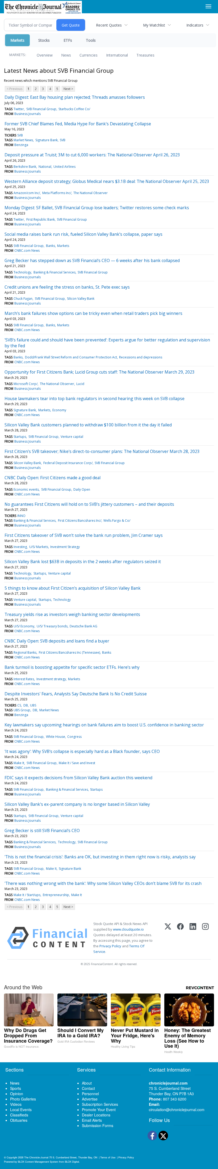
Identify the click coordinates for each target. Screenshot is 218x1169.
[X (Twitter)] (167, 938)
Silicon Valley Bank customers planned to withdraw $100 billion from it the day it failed (88, 425)
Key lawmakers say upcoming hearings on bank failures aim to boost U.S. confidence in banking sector (104, 725)
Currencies (88, 55)
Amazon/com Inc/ (27, 193)
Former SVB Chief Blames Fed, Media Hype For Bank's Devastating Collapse (78, 124)
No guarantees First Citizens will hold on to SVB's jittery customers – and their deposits (89, 504)
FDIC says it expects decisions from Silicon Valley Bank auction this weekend (78, 778)
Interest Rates (24, 679)
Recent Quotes (109, 25)
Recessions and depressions (140, 357)
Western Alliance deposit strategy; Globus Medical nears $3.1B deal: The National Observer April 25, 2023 (107, 181)
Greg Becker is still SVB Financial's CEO (42, 830)
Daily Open (81, 489)
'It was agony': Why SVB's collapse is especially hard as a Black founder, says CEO (82, 751)
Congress (74, 736)
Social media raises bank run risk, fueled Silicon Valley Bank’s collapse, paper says (83, 234)
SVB (20, 135)
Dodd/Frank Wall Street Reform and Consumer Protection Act (71, 357)
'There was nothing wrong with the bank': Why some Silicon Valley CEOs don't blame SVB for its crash (103, 883)
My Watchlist (154, 25)
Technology (22, 272)
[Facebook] (180, 938)
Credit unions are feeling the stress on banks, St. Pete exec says (67, 287)
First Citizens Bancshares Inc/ (79, 520)
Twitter (19, 109)
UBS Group (22, 710)
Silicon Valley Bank (80, 298)
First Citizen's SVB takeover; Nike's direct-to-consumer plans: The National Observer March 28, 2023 (102, 451)
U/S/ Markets (38, 547)
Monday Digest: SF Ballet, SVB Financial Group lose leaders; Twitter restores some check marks (97, 208)
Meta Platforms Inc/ (56, 193)
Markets (17, 40)
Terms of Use (107, 1157)
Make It (19, 763)
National (45, 166)
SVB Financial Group (41, 109)
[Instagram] (205, 938)
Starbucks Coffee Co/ (74, 109)
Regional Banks (25, 652)
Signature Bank (46, 140)
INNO (21, 515)
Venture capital (72, 436)
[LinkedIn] (192, 938)
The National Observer (90, 193)
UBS (33, 705)
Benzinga (21, 145)
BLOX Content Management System (38, 1161)
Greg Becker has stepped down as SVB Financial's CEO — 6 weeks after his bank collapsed (92, 260)
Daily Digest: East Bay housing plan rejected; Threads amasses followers (75, 97)
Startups (20, 436)
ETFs (68, 40)
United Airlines (64, 166)
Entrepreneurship (56, 895)
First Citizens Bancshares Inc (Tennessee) (69, 652)
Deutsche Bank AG (83, 626)
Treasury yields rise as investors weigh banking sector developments (72, 614)
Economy (59, 410)
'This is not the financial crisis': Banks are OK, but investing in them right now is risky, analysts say (100, 857)
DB (25, 705)
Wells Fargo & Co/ (116, 520)
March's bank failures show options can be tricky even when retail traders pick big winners (93, 313)
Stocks (44, 40)
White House (55, 736)
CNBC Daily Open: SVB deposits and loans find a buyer (57, 641)
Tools (91, 40)
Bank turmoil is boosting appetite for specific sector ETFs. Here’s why (72, 667)
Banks (50, 245)
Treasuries (145, 55)
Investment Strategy (65, 547)
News (66, 55)
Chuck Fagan (23, 298)
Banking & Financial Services (54, 272)
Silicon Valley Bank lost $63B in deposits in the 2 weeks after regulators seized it (83, 561)
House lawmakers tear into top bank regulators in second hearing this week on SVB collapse (95, 398)
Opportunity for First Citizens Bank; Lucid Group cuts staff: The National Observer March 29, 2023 (100, 372)
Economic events (26, 489)
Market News (23, 140)
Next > (68, 89)
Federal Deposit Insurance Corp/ (68, 463)
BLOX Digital (72, 1161)
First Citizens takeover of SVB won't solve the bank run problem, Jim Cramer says (84, 535)
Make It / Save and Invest (77, 763)
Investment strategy (51, 679)
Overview (45, 55)
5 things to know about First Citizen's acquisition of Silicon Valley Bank (73, 588)
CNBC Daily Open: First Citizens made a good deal (52, 478)
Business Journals (27, 114)
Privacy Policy (110, 946)
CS (19, 705)
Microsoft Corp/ (25, 384)
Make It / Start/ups (27, 895)
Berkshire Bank (25, 166)
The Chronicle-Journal (36, 1157)
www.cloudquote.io (128, 929)
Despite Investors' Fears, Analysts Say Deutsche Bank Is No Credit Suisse (76, 694)
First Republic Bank (40, 219)
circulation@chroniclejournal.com (176, 1109)
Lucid (80, 384)
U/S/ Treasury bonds (52, 626)
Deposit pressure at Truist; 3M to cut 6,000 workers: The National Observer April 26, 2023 (92, 155)
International (117, 55)
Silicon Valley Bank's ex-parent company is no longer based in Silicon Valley (77, 804)
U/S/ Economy (24, 626)
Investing (20, 547)
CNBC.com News (27, 250)
